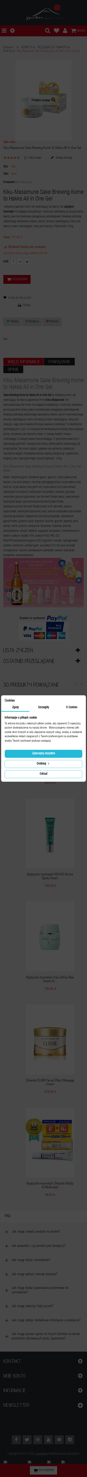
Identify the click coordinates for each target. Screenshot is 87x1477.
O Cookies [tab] (71, 707)
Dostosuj (42, 763)
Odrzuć (44, 774)
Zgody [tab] (15, 707)
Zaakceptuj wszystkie (43, 753)
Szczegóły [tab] (43, 707)
